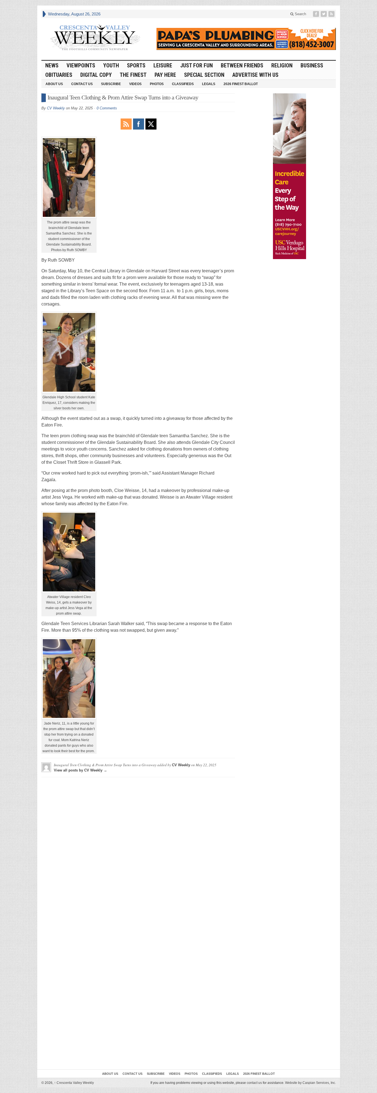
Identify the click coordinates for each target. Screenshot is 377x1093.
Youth (111, 65)
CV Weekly (56, 108)
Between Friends (242, 65)
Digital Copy (96, 75)
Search (300, 14)
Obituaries (58, 75)
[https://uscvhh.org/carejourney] (289, 176)
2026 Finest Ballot (241, 84)
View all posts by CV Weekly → (80, 770)
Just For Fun (196, 65)
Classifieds (183, 84)
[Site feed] (332, 14)
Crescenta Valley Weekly (74, 1083)
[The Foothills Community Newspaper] (95, 37)
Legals (208, 84)
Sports (136, 65)
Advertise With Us (255, 75)
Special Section (204, 75)
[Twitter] (324, 14)
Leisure (162, 65)
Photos (157, 84)
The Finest (133, 75)
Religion (282, 65)
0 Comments (107, 108)
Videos (135, 84)
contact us (254, 1083)
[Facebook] (316, 14)
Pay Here (165, 75)
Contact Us (82, 84)
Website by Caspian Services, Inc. (310, 1083)
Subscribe (111, 84)
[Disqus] (138, 850)
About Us (54, 84)
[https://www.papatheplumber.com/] (246, 39)
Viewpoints (81, 65)
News (52, 65)
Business (312, 65)
